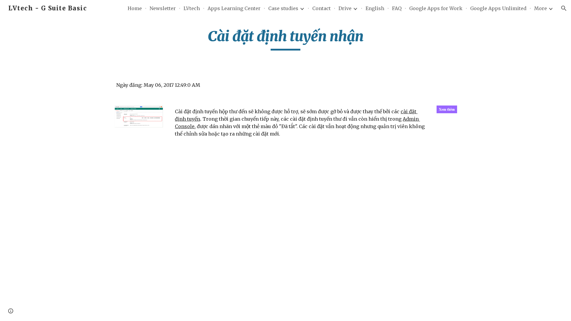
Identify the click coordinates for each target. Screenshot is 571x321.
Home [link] (135, 8)
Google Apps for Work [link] (435, 8)
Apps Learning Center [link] (234, 8)
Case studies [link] (283, 8)
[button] (564, 8)
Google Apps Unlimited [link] (498, 8)
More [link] (540, 8)
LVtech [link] (191, 8)
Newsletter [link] (163, 8)
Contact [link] (321, 8)
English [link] (374, 8)
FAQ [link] (396, 8)
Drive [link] (345, 8)
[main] (285, 39)
